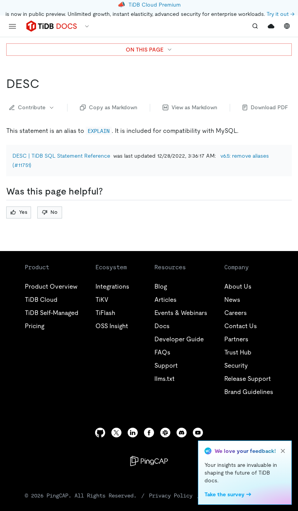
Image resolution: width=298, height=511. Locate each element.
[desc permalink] (45, 83)
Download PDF (269, 107)
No (53, 212)
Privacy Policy (170, 495)
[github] (100, 432)
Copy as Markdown (113, 107)
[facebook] (149, 432)
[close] (282, 451)
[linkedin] (133, 432)
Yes (23, 212)
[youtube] (198, 432)
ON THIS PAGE (144, 49)
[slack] (165, 432)
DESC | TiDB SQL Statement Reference (61, 156)
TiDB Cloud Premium (154, 5)
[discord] (181, 432)
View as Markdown (194, 107)
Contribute (31, 107)
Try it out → (281, 14)
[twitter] (116, 432)
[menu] (12, 26)
